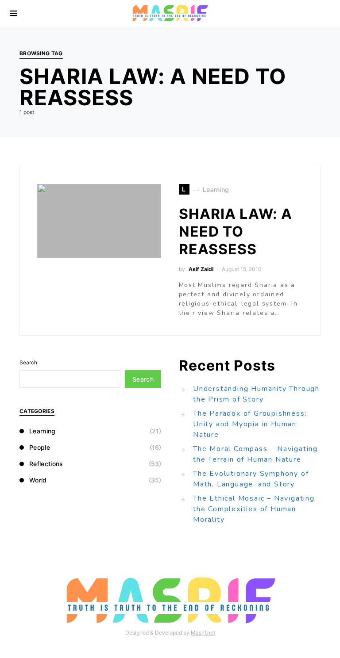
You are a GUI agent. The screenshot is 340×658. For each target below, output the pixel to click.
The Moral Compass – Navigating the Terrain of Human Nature (255, 454)
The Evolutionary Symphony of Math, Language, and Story (251, 479)
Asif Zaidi (201, 269)
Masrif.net (203, 632)
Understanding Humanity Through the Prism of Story (256, 394)
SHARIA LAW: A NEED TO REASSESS (235, 231)
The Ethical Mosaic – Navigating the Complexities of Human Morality (254, 509)
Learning (42, 431)
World (38, 480)
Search (28, 362)
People (39, 447)
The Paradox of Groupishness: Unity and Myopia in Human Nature (250, 424)
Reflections (46, 463)
